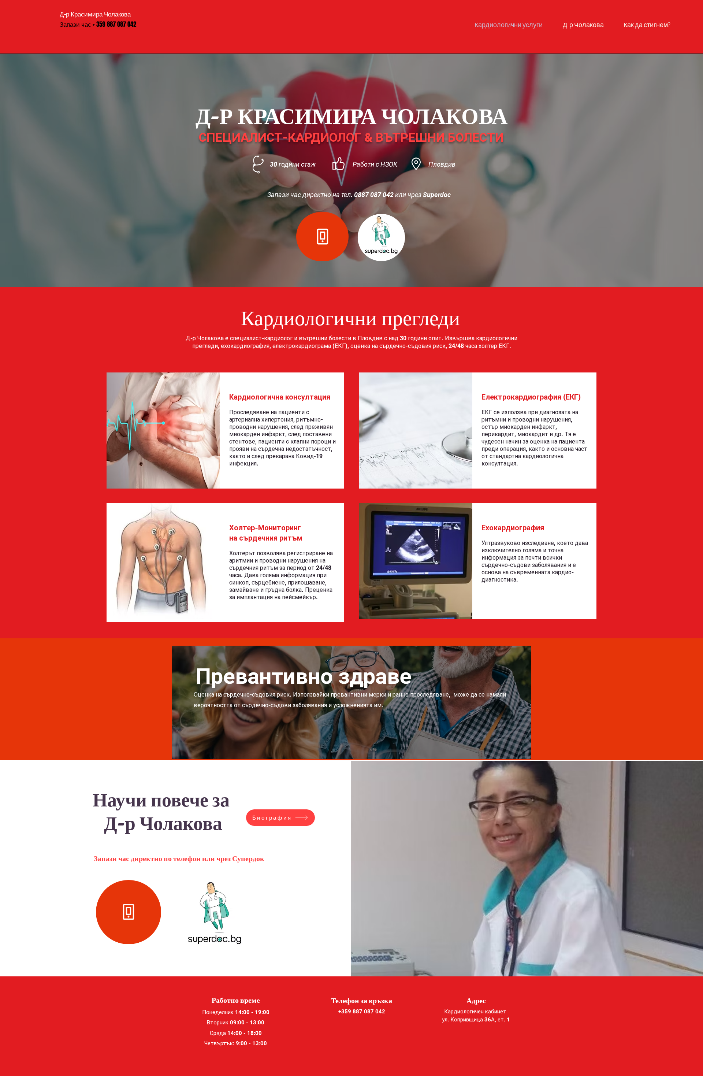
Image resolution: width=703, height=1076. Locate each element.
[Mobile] (322, 236)
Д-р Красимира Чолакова (95, 14)
